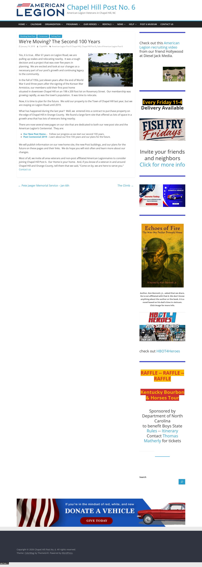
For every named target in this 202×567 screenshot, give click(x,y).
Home (21, 24)
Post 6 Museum (148, 24)
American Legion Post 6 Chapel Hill (66, 46)
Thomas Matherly (161, 438)
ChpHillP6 (43, 46)
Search (142, 477)
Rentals (106, 24)
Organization (52, 24)
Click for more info (162, 164)
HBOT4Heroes (168, 351)
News (120, 24)
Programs (72, 24)
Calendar (36, 24)
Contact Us (166, 24)
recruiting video (164, 47)
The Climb (126, 185)
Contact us (25, 169)
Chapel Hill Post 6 (89, 46)
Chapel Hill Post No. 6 (101, 7)
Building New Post (27, 36)
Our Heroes (90, 24)
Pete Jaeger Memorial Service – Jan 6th (43, 185)
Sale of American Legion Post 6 (110, 46)
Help (131, 24)
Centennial (43, 36)
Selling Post (56, 36)
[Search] (181, 482)
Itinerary (170, 431)
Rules (152, 431)
